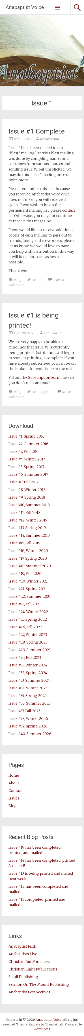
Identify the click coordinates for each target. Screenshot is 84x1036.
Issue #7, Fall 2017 (24, 482)
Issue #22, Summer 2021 (30, 596)
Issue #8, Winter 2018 (27, 489)
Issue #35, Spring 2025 (28, 695)
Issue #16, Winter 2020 (28, 550)
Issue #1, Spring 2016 (27, 436)
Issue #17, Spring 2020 (28, 558)
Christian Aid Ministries (29, 961)
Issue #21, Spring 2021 (28, 589)
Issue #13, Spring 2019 (27, 528)
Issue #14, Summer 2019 (29, 535)
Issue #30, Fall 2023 (25, 657)
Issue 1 (37, 280)
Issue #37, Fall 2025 (25, 711)
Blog (18, 280)
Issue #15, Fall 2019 (24, 543)
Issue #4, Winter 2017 (27, 459)
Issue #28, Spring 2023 (28, 642)
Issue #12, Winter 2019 (28, 520)
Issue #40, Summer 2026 (30, 734)
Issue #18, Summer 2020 (30, 566)
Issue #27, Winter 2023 (28, 634)
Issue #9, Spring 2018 (27, 497)
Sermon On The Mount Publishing (39, 984)
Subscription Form (44, 377)
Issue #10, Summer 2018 (29, 505)
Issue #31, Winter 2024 (28, 665)
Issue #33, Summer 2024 (29, 680)
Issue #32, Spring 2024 (28, 672)
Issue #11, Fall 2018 (24, 512)
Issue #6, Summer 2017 (28, 474)
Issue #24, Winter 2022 (28, 611)
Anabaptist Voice (25, 7)
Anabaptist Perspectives (29, 992)
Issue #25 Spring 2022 (28, 619)
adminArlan (49, 139)
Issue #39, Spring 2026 (28, 726)
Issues (14, 798)
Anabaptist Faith (23, 946)
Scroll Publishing (23, 977)
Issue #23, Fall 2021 (25, 604)
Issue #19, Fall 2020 (25, 573)
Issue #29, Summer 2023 (30, 650)
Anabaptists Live (23, 954)
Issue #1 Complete (37, 131)
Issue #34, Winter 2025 (28, 688)
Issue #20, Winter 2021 (28, 581)
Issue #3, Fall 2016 (24, 451)
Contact (15, 790)
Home (14, 775)
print (48, 392)
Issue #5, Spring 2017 (26, 466)
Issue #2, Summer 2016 (28, 444)
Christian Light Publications (33, 969)
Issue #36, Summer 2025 (30, 703)
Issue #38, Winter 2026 (28, 718)
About (14, 783)
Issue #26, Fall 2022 (25, 627)
